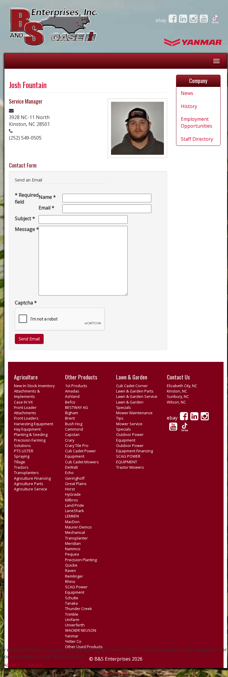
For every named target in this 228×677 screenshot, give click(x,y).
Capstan (72, 434)
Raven (70, 570)
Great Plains (76, 483)
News (187, 93)
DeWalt (71, 467)
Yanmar (71, 636)
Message (27, 229)
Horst (70, 489)
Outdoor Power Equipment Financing (134, 448)
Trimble (71, 614)
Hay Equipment (27, 429)
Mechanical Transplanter (76, 535)
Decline (35, 665)
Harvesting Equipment (33, 423)
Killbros (71, 500)
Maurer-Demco (78, 527)
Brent (70, 418)
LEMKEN (72, 516)
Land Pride (74, 505)
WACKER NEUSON (80, 630)
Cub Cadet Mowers (82, 462)
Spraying (21, 456)
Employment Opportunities (196, 122)
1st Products (76, 385)
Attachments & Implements (27, 393)
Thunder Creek (78, 608)
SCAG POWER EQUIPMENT (128, 459)
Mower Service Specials (129, 426)
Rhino (70, 581)
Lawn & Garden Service (136, 396)
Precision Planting (81, 559)
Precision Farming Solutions (29, 442)
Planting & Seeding (31, 434)
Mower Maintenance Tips (134, 415)
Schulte (71, 598)
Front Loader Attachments (25, 410)
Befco (70, 402)
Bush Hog (73, 423)
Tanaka (71, 603)
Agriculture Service (30, 489)
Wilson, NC (176, 402)
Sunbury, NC (178, 396)
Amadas (72, 391)
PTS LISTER (23, 451)
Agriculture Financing (32, 478)
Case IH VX (23, 402)
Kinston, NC (177, 391)
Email (46, 207)
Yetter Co (73, 641)
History (189, 106)
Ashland (72, 396)
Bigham (71, 412)
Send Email (29, 339)
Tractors (21, 467)
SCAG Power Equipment (76, 589)
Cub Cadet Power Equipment (80, 453)
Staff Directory (197, 139)
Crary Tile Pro (76, 445)
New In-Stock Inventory (34, 385)
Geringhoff (75, 478)
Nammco (72, 548)
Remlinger (74, 576)
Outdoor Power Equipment (130, 437)
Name (47, 197)
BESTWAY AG (76, 407)
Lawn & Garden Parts (134, 391)
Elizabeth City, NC (182, 385)
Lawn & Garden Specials (129, 404)
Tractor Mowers (130, 467)
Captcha (26, 302)
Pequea (72, 554)
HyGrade (73, 494)
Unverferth (75, 625)
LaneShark (74, 510)
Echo (69, 472)
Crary (69, 440)
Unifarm (72, 619)
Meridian (73, 543)
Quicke (71, 565)
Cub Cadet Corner (132, 385)
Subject (25, 218)
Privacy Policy (114, 673)
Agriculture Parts (28, 483)
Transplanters (26, 472)
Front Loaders (26, 418)
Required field (27, 198)
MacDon (72, 521)
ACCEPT (12, 665)
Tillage (19, 462)
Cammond (74, 429)
